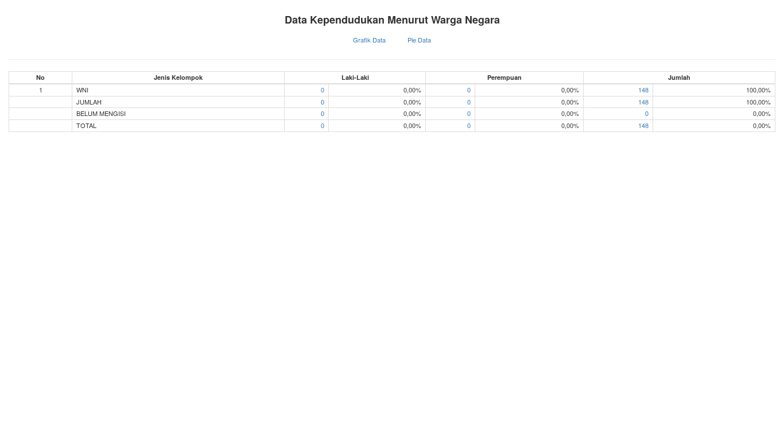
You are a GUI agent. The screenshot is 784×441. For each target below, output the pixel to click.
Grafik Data (369, 39)
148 (643, 89)
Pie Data (419, 39)
